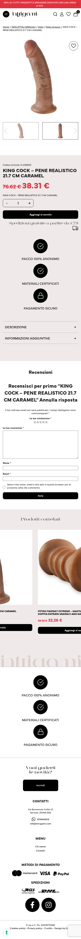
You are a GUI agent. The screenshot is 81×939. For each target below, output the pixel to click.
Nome (7, 462)
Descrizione (16, 326)
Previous (5, 131)
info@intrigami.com (40, 823)
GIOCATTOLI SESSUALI (23, 26)
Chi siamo (40, 846)
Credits (48, 928)
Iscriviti (40, 785)
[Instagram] (48, 904)
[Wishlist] (68, 13)
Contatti (40, 850)
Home (6, 26)
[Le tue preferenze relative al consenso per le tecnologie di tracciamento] (6, 932)
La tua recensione (13, 427)
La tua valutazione (40, 418)
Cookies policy (17, 928)
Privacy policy (35, 928)
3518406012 (43, 819)
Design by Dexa (62, 928)
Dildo (41, 26)
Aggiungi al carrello (41, 214)
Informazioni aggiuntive (27, 338)
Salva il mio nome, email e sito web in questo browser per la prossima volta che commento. (39, 486)
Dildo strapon (53, 26)
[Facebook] (32, 904)
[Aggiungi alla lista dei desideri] (73, 45)
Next (75, 131)
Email (7, 473)
